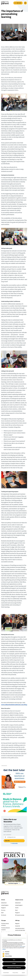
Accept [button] (14, 963)
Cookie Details (6, 972)
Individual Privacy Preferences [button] (14, 967)
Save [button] (14, 960)
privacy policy (22, 946)
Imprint (23, 972)
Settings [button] (4, 949)
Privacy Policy (15, 972)
